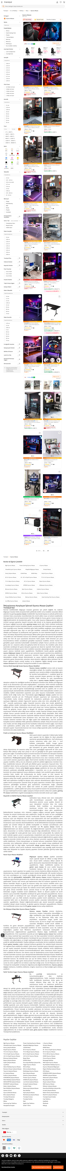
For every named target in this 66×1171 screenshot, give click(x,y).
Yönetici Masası (47, 569)
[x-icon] (19, 1155)
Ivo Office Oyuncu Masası (11, 601)
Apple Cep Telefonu (28, 1103)
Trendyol (5, 10)
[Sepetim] (64, 2)
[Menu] (2, 2)
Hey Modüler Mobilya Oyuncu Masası (52, 1064)
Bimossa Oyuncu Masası (11, 589)
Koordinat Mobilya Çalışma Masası (52, 1088)
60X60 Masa (34, 573)
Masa (27, 10)
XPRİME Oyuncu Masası (29, 585)
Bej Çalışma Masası (48, 1080)
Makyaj (45, 1105)
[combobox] (54, 19)
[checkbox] (6, 150)
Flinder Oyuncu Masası (29, 1077)
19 (48, 551)
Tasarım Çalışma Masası (10, 1071)
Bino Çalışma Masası (9, 1095)
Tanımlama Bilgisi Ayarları (8, 1167)
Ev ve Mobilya (13, 10)
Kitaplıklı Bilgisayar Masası (32, 569)
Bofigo (29, 377)
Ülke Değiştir (5, 1128)
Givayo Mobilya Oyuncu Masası (13, 597)
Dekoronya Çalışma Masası (30, 1088)
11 (43, 551)
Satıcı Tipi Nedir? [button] (14, 220)
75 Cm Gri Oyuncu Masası (47, 577)
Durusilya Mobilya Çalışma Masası (32, 1062)
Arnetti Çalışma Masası (49, 1090)
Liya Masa (6, 1064)
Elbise (5, 1101)
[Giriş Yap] (57, 2)
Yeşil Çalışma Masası (29, 1092)
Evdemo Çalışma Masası (30, 1075)
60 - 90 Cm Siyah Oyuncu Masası (29, 577)
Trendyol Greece (28, 1097)
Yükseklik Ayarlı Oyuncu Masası (13, 569)
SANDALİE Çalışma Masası (30, 1080)
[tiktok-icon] (7, 1155)
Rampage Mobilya (48, 1060)
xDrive (29, 44)
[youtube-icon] (11, 1155)
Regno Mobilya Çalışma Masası (51, 1069)
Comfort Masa (27, 1086)
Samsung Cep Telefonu (10, 1103)
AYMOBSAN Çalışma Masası (11, 1077)
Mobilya (22, 10)
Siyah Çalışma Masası (9, 1062)
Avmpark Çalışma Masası (30, 1084)
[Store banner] (42, 31)
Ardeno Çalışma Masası (10, 1075)
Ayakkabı (45, 1101)
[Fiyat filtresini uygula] (19, 129)
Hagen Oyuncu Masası (29, 1064)
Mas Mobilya (26, 1090)
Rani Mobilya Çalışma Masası (11, 1088)
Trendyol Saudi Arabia (49, 1097)
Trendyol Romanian (9, 1097)
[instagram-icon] (2, 1155)
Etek (24, 1101)
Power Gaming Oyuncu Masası (27, 565)
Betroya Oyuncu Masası (31, 597)
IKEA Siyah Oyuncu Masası (50, 1062)
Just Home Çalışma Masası (30, 1082)
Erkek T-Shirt (27, 1105)
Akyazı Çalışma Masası (49, 1082)
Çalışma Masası (26, 601)
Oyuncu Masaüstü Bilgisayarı (51, 1067)
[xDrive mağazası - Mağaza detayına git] (25, 43)
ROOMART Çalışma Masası (10, 1084)
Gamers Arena (7, 1090)
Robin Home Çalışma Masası (51, 1092)
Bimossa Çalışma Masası (10, 1058)
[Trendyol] (8, 2)
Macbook (45, 1103)
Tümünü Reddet (58, 1167)
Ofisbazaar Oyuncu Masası (46, 585)
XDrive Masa (26, 1067)
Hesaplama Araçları (9, 1105)
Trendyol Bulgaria (8, 1099)
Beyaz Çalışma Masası (9, 1060)
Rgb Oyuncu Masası (10, 565)
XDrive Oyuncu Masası (26, 593)
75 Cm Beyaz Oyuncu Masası (12, 581)
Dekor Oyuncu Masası (42, 593)
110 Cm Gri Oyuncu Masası (30, 1056)
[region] (33, 1164)
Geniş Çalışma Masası (10, 573)
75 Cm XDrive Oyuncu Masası (51, 1054)
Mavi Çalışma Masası (29, 1073)
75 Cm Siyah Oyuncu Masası (11, 1054)
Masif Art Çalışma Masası (50, 1095)
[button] (12, 16)
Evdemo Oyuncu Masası (43, 589)
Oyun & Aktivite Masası (9, 1092)
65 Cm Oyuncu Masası (29, 581)
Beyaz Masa (26, 1058)
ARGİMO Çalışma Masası (50, 1075)
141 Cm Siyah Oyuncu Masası (11, 1056)
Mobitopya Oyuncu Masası (30, 1071)
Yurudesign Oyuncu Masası (12, 585)
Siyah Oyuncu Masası (27, 589)
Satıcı (3, 1121)
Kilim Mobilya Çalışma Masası (11, 1080)
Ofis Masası (46, 1071)
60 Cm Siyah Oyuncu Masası (31, 1054)
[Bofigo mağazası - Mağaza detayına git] (25, 377)
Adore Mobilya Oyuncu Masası (12, 1067)
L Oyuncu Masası (43, 565)
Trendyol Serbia (27, 1099)
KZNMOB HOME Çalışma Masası (52, 1073)
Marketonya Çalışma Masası (31, 1095)
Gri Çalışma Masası (8, 1073)
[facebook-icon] (15, 1155)
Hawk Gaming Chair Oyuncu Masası (50, 597)
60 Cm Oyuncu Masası (10, 577)
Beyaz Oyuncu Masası (44, 581)
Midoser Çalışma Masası (50, 1086)
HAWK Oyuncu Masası (49, 1056)
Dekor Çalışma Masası (9, 1086)
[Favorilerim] (61, 2)
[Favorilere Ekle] (39, 60)
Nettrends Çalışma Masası (50, 1077)
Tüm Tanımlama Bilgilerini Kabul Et (41, 1167)
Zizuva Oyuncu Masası (49, 1058)
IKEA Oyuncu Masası (48, 1084)
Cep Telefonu (47, 1099)
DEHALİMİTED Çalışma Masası (11, 1082)
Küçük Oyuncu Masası (47, 573)
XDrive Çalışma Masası (29, 1069)
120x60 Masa (23, 573)
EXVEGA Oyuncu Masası (11, 593)
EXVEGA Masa (27, 1060)
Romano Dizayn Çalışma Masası (12, 1069)
